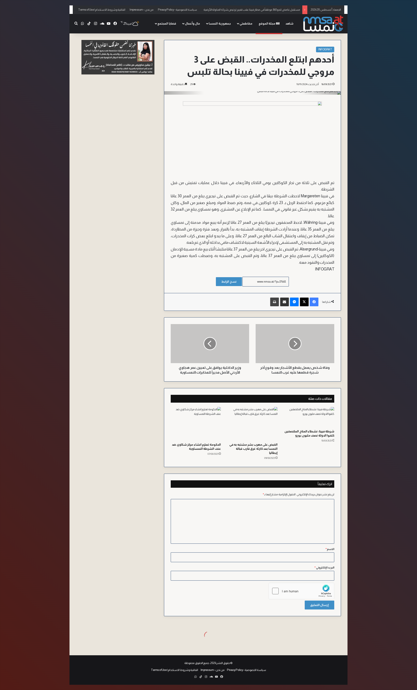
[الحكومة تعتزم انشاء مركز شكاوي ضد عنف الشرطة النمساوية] (196, 423)
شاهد (289, 23)
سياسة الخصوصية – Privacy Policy (177, 9)
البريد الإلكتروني (324, 567)
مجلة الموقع (267, 23)
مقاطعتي (246, 23)
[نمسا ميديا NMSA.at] (322, 24)
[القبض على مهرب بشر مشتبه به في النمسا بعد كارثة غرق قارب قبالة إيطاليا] (252, 423)
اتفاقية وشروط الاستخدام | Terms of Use (101, 9)
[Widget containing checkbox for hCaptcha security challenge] (301, 591)
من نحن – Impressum (142, 9)
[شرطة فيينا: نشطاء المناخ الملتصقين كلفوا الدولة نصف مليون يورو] (309, 417)
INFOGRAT (325, 49)
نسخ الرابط (229, 281)
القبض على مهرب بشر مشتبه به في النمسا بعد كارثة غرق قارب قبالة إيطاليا (253, 449)
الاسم (330, 549)
